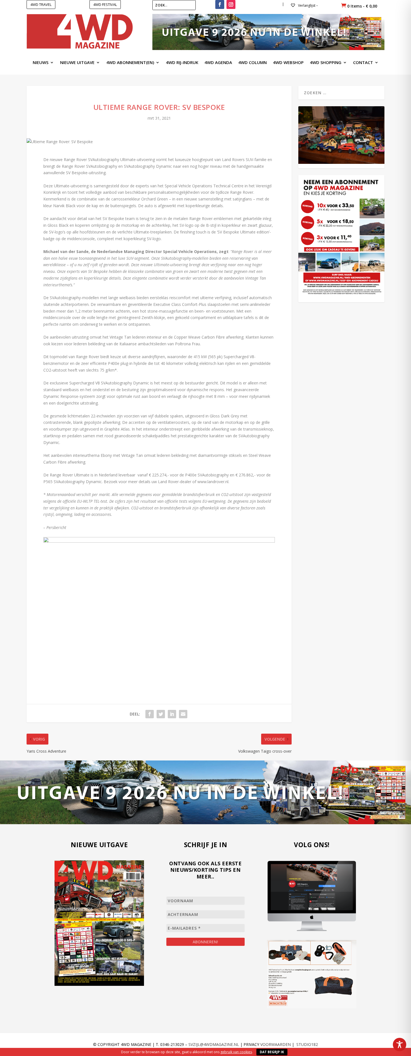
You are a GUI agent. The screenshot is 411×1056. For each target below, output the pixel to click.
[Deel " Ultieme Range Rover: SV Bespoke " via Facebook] (149, 714)
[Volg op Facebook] (219, 4)
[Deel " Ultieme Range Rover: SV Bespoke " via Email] (183, 714)
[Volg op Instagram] (230, 4)
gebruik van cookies (236, 1052)
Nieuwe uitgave (77, 62)
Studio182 (307, 1044)
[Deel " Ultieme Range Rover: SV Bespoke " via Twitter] (160, 714)
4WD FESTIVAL (105, 4)
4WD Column (252, 62)
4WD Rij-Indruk (182, 62)
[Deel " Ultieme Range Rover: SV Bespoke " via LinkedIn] (172, 714)
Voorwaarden (275, 1044)
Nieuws (40, 62)
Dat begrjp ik (272, 1052)
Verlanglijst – (307, 5)
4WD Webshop (288, 62)
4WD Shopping (325, 62)
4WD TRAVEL (40, 4)
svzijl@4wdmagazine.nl (213, 1044)
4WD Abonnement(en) (130, 62)
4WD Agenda (218, 62)
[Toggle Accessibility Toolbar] (399, 1044)
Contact (363, 62)
